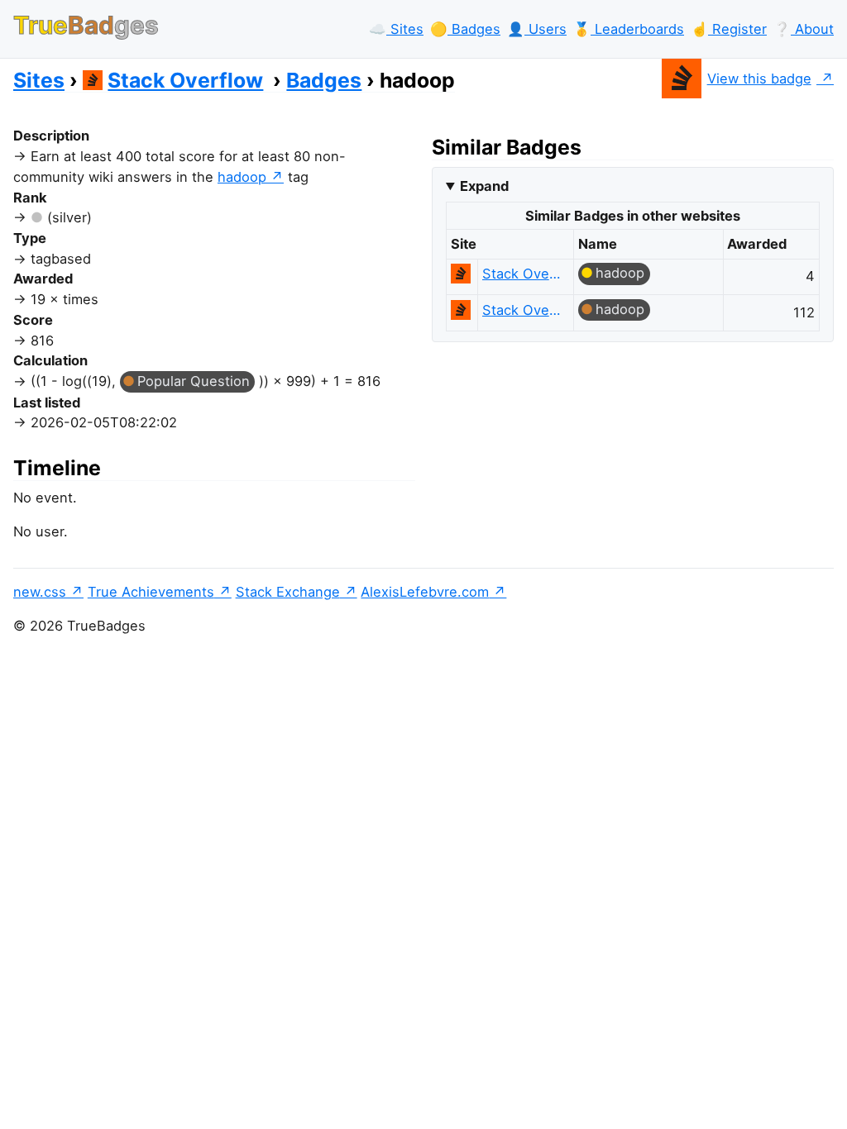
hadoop (242, 177)
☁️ (396, 29)
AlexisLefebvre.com (425, 592)
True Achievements (151, 592)
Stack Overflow (185, 80)
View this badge (759, 78)
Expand (484, 186)
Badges (323, 80)
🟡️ (465, 29)
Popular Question (193, 381)
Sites (39, 80)
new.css (39, 592)
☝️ (729, 29)
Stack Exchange (288, 592)
